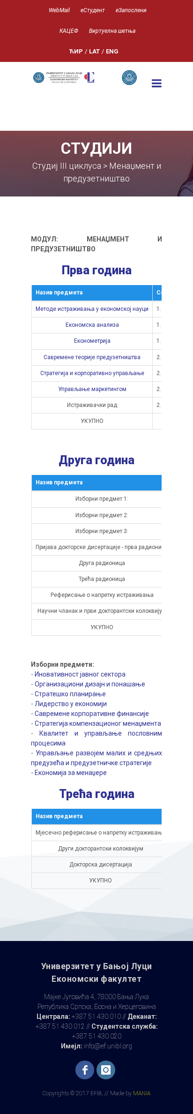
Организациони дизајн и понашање (90, 684)
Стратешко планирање (70, 694)
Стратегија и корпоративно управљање (92, 373)
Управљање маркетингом (92, 389)
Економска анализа (92, 325)
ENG (112, 51)
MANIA (141, 1093)
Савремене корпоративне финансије (92, 713)
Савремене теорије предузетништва (92, 357)
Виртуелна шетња (112, 31)
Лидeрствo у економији (71, 704)
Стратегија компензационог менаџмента (98, 723)
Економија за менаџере (71, 772)
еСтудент (93, 10)
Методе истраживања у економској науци (92, 309)
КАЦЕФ (68, 31)
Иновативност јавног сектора (80, 674)
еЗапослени (131, 10)
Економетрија (92, 341)
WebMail (59, 10)
